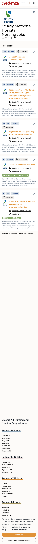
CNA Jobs (16, 478)
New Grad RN (6, 438)
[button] (19, 63)
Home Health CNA (7, 493)
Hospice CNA (6, 491)
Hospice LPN (6, 467)
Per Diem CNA (6, 488)
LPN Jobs (16, 456)
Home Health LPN (7, 464)
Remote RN (5, 443)
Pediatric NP (6, 510)
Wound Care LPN (7, 472)
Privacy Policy (4, 528)
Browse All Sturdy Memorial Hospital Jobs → (19, 234)
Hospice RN (5, 441)
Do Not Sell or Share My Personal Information (21, 528)
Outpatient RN (6, 451)
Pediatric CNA (6, 486)
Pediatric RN (6, 446)
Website (16, 38)
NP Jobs (15, 502)
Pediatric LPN (6, 462)
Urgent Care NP (7, 515)
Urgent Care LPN (7, 470)
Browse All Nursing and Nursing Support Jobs (15, 421)
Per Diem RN (6, 448)
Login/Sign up (24, 3)
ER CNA (4, 496)
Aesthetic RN (6, 435)
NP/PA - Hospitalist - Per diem (22, 164)
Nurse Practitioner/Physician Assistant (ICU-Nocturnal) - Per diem (22, 204)
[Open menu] (33, 3)
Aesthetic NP (6, 512)
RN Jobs (16, 430)
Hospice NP (5, 507)
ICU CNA (4, 483)
